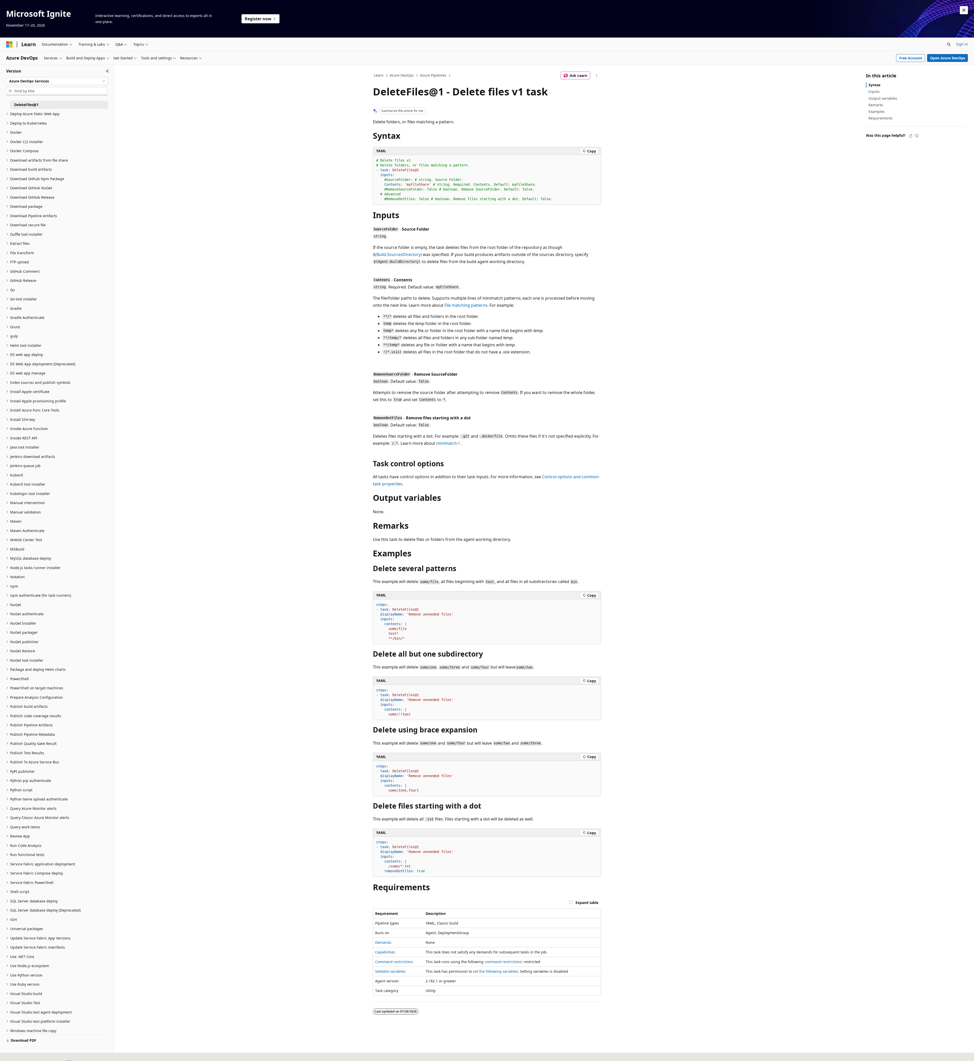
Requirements (880, 118)
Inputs (874, 91)
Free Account (910, 58)
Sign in (962, 44)
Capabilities (385, 952)
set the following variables (495, 971)
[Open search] (949, 44)
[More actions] (596, 76)
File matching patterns (466, 305)
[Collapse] (107, 71)
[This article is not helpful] (917, 136)
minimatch (446, 443)
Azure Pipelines (433, 75)
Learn (379, 75)
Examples (876, 111)
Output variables (882, 98)
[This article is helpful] (911, 136)
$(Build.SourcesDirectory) (397, 254)
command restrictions (503, 961)
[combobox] (57, 81)
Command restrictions (394, 961)
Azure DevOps (402, 75)
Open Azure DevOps (947, 58)
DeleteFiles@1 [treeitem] (26, 104)
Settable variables (390, 971)
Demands (383, 942)
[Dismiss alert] (964, 10)
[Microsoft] (9, 44)
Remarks (875, 104)
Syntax (874, 84)
